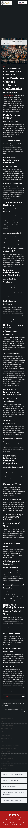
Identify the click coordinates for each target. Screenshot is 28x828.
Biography (4, 755)
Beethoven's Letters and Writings (9, 748)
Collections (20, 819)
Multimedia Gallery (6, 761)
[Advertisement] (14, 21)
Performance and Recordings (8, 765)
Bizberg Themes (19, 824)
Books (14, 819)
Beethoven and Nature (7, 728)
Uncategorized (5, 768)
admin (6, 696)
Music (23, 817)
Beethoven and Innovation (7, 725)
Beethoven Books (6, 735)
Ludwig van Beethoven (8, 95)
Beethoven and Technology (8, 731)
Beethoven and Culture (7, 721)
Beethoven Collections (7, 738)
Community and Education (8, 758)
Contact (13, 817)
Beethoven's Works (6, 751)
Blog (18, 817)
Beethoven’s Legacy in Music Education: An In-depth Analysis (13, 704)
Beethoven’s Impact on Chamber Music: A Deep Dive (15, 710)
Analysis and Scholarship (7, 718)
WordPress (7, 824)
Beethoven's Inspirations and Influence (10, 745)
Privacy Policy (6, 817)
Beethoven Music (6, 741)
